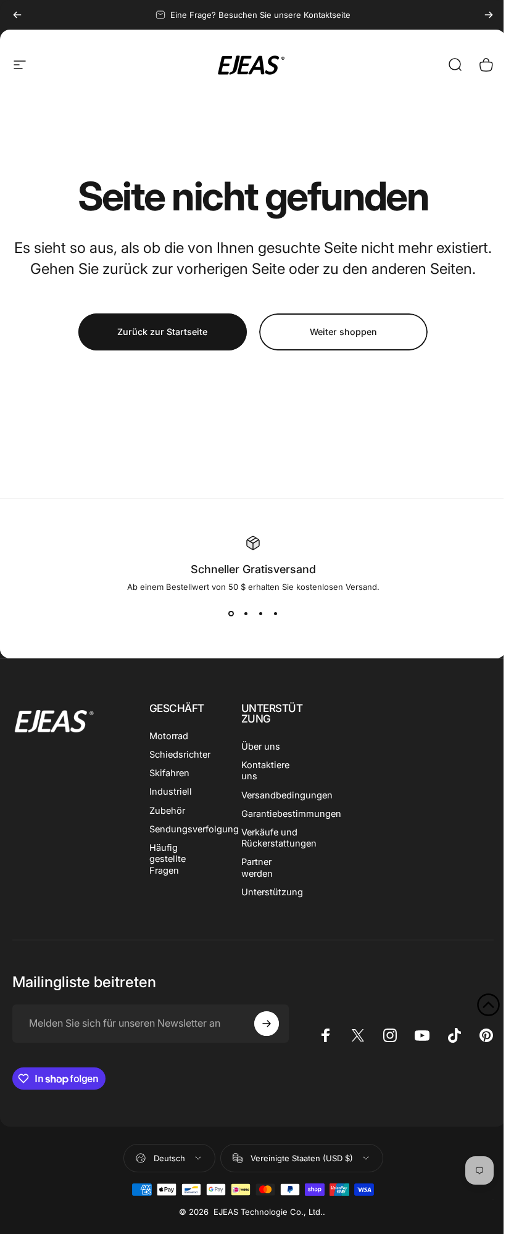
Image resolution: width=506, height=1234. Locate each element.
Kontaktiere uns (265, 771)
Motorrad (168, 736)
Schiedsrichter (179, 754)
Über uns (260, 746)
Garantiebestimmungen (291, 813)
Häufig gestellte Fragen (167, 859)
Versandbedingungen (287, 795)
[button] (488, 1005)
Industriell (170, 791)
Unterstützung (272, 892)
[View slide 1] (230, 614)
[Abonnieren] (266, 1023)
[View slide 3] (260, 614)
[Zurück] (17, 15)
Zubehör (167, 810)
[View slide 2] (245, 614)
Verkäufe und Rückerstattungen (279, 838)
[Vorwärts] (488, 15)
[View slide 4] (275, 614)
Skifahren (169, 773)
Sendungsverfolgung (194, 829)
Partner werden (257, 867)
